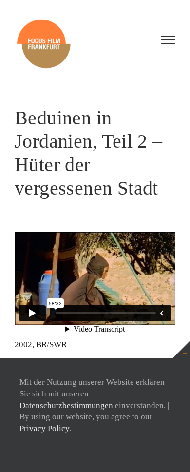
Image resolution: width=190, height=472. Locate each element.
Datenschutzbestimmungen (66, 405)
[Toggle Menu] (168, 40)
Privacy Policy (44, 428)
